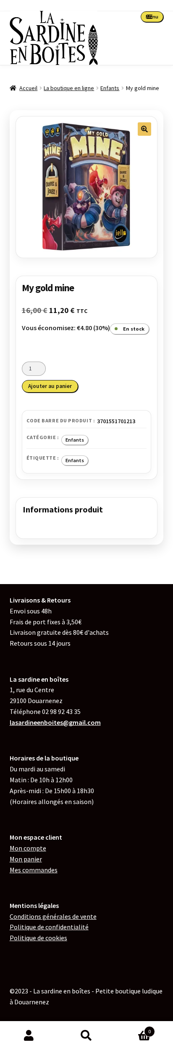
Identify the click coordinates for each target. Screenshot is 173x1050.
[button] (144, 129)
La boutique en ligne (69, 88)
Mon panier (26, 859)
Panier (133, 1028)
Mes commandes (34, 870)
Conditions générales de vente (53, 916)
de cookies (38, 938)
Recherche (86, 1036)
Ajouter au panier (50, 386)
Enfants (109, 88)
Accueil (28, 88)
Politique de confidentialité (49, 927)
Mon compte (28, 848)
